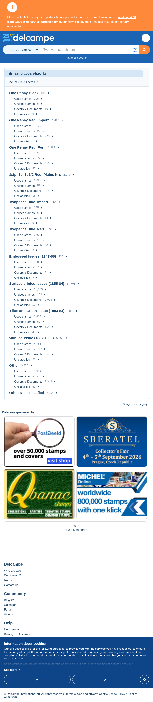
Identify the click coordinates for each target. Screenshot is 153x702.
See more (10, 669)
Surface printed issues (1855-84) (36, 284)
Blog (7, 600)
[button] (134, 49)
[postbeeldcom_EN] (39, 441)
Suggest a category (135, 404)
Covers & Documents (28, 109)
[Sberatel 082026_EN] (111, 441)
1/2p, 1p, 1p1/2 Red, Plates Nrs (35, 175)
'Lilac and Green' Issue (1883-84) (36, 311)
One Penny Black (23, 93)
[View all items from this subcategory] (48, 93)
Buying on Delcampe (17, 634)
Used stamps (23, 98)
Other (14, 365)
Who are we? (12, 570)
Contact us (11, 585)
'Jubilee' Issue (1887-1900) (31, 338)
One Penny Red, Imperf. (29, 120)
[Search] (144, 49)
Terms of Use (74, 693)
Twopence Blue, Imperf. (29, 202)
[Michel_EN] (111, 494)
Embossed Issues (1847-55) (32, 256)
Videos (8, 614)
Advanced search (76, 57)
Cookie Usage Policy (112, 693)
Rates (8, 580)
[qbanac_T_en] (39, 494)
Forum (8, 609)
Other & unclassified (26, 393)
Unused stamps (24, 103)
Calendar (10, 604)
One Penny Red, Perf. (27, 147)
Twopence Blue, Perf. (27, 229)
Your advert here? (75, 529)
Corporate (11, 575)
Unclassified (22, 114)
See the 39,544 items (21, 82)
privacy (93, 693)
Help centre (11, 629)
